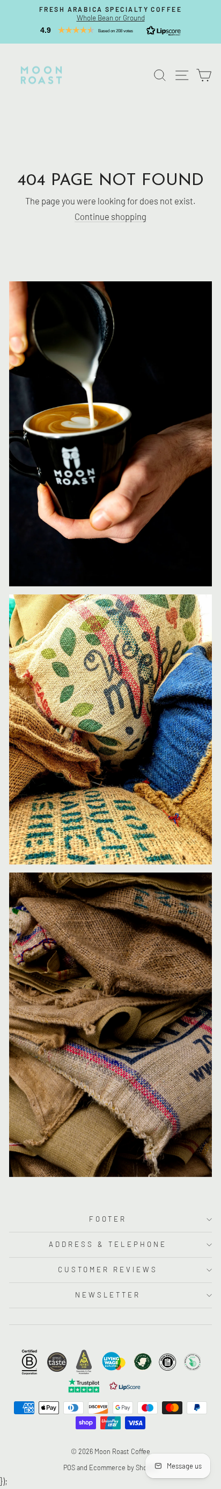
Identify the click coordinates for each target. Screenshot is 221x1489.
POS (69, 1467)
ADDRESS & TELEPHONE (108, 1244)
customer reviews (108, 1269)
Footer (108, 1219)
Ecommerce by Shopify (123, 1467)
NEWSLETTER (108, 1295)
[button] (110, 30)
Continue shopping (110, 216)
